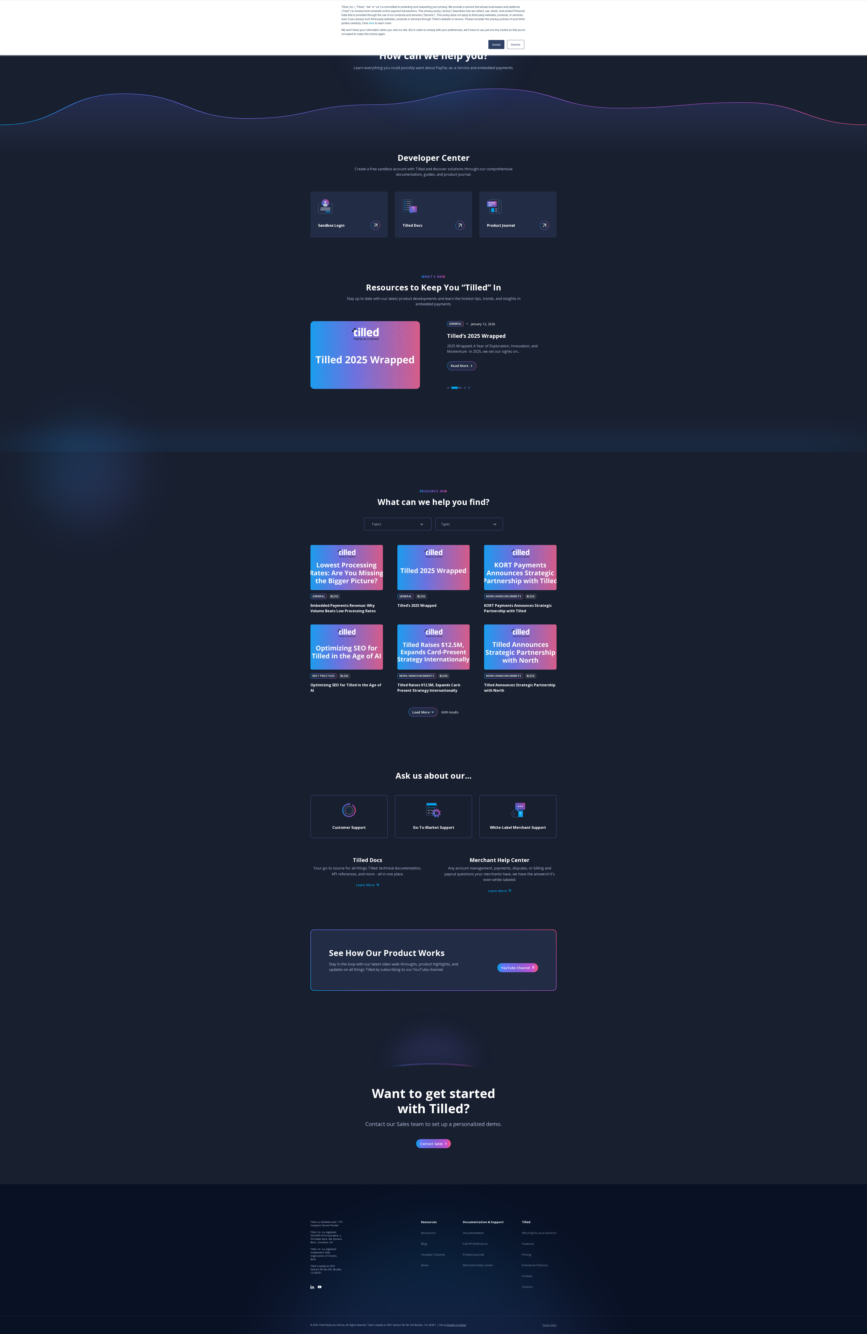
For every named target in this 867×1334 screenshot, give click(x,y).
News (425, 1265)
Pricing (526, 1255)
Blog (424, 1244)
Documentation (473, 1233)
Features (528, 1244)
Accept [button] (496, 44)
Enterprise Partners (535, 1265)
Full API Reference (475, 1244)
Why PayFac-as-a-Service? (539, 1233)
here (371, 23)
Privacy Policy (550, 1325)
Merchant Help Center (478, 1265)
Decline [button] (515, 44)
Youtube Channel (433, 1255)
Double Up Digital (456, 1325)
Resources (428, 1233)
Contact (527, 1276)
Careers (527, 1287)
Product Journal (473, 1255)
